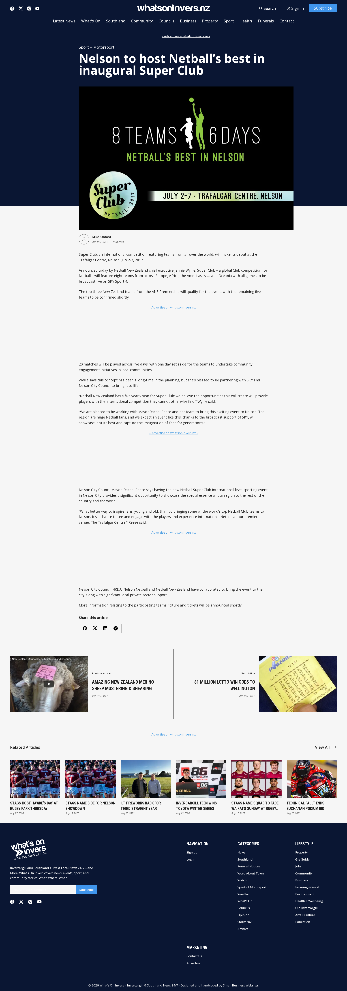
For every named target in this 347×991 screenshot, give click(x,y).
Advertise (193, 963)
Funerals (266, 21)
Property (210, 21)
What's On (90, 21)
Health (246, 21)
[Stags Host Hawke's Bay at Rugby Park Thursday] (35, 779)
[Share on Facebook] (85, 628)
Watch (242, 880)
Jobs (298, 866)
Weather (243, 894)
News (241, 852)
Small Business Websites (241, 985)
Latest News (64, 21)
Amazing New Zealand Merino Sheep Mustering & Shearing (123, 685)
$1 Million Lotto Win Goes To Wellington (224, 685)
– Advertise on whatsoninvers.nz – (173, 307)
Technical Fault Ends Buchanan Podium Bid (305, 806)
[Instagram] (29, 8)
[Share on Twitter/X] (95, 628)
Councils (166, 21)
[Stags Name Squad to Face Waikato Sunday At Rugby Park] (256, 779)
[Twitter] (21, 8)
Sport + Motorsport (96, 47)
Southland (115, 21)
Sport (229, 21)
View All (322, 747)
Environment (304, 894)
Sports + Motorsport (251, 887)
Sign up (192, 852)
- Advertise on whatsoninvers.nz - (186, 36)
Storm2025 (245, 921)
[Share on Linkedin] (105, 628)
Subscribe (323, 8)
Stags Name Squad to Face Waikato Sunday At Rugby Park (255, 806)
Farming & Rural (307, 887)
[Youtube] (37, 8)
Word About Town (250, 873)
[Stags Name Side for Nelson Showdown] (90, 779)
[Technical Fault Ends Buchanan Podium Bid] (312, 779)
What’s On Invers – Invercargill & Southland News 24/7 (139, 985)
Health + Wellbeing (309, 901)
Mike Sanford (101, 237)
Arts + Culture (305, 914)
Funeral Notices (248, 866)
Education (302, 921)
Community (142, 21)
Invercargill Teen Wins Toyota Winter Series (196, 806)
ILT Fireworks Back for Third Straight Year (141, 806)
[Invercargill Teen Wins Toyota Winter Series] (201, 779)
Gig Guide (302, 859)
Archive (242, 928)
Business (188, 21)
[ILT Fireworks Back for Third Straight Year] (146, 779)
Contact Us (194, 956)
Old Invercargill (306, 907)
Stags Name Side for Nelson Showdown (90, 806)
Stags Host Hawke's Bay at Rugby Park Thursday (34, 806)
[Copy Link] (115, 628)
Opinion (243, 914)
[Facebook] (12, 9)
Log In (191, 859)
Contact (287, 21)
